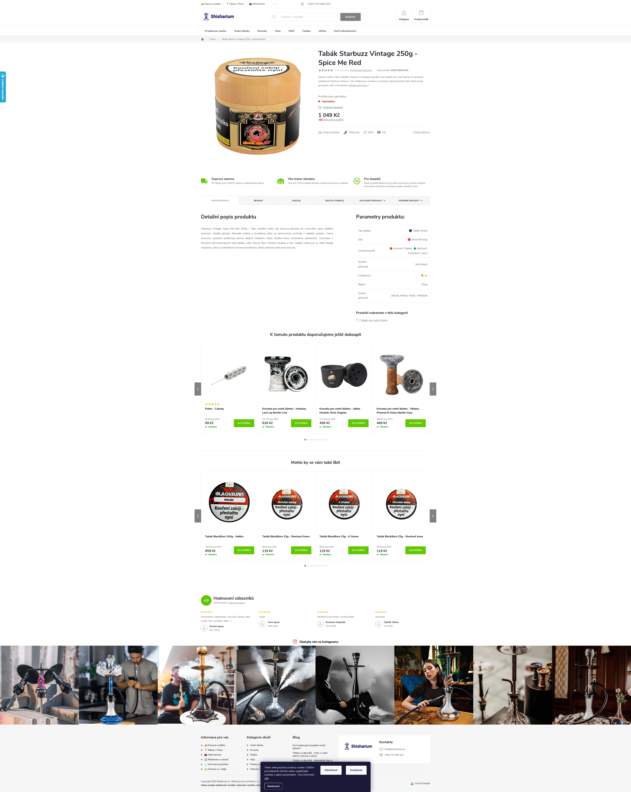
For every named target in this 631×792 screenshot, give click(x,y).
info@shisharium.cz (394, 749)
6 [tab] (320, 439)
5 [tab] (317, 439)
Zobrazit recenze (237, 602)
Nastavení (273, 786)
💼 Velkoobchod (257, 3)
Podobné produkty (409, 200)
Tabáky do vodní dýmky (374, 320)
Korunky (254, 750)
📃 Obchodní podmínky (216, 764)
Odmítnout (331, 770)
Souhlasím (356, 770)
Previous (198, 389)
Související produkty (371, 200)
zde (266, 778)
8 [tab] (326, 439)
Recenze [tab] (258, 200)
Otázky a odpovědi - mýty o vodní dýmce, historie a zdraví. (310, 754)
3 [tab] (311, 439)
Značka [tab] (334, 200)
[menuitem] (215, 31)
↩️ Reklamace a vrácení (216, 759)
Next (433, 389)
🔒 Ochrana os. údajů (215, 769)
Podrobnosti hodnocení (361, 70)
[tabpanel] (229, 389)
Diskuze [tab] (296, 200)
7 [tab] (323, 439)
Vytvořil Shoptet (422, 783)
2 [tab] (308, 439)
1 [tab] (305, 439)
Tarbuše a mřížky (258, 769)
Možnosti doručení (333, 107)
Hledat (350, 17)
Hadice (253, 755)
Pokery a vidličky (258, 764)
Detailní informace (358, 85)
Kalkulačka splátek (334, 119)
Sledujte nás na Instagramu (318, 642)
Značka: (421, 132)
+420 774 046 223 (393, 754)
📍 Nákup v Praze (235, 3)
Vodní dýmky (256, 745)
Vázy (252, 759)
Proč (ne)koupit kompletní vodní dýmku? (309, 747)
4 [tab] (314, 439)
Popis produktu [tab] (220, 200)
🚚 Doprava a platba (211, 3)
